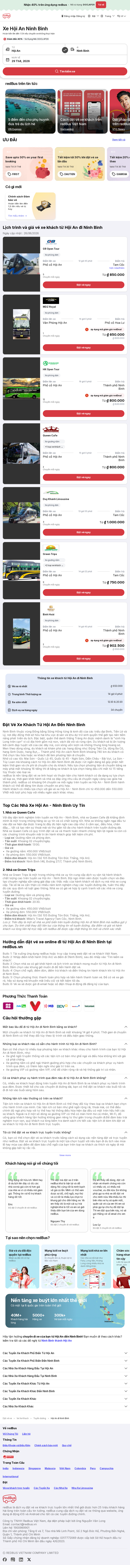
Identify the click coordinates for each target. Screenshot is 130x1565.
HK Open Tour (51, 369)
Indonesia (18, 1468)
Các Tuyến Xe (42, 1488)
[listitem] (8, 152)
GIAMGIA (121, 174)
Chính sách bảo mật (46, 1445)
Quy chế (66, 1445)
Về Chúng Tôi (10, 1433)
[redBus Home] (6, 16)
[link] (28, 164)
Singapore (34, 1468)
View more (65, 1155)
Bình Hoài (48, 614)
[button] (34, 59)
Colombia (80, 1468)
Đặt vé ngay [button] (84, 284)
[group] (30, 206)
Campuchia (106, 1468)
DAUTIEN (69, 174)
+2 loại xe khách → (54, 565)
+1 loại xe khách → (54, 446)
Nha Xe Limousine (82, 1488)
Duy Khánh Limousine (56, 499)
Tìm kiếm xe (67, 71)
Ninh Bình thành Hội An (56, 1340)
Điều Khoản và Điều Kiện (16, 1445)
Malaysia (50, 1468)
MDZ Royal (49, 306)
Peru (93, 1468)
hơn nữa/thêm (117, 268)
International (10, 1476)
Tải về (101, 4)
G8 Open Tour (51, 248)
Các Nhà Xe (61, 1488)
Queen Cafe (50, 435)
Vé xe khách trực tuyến (16, 1488)
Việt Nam (64, 1468)
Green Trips (50, 554)
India (5, 1468)
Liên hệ (26, 1433)
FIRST (15, 174)
